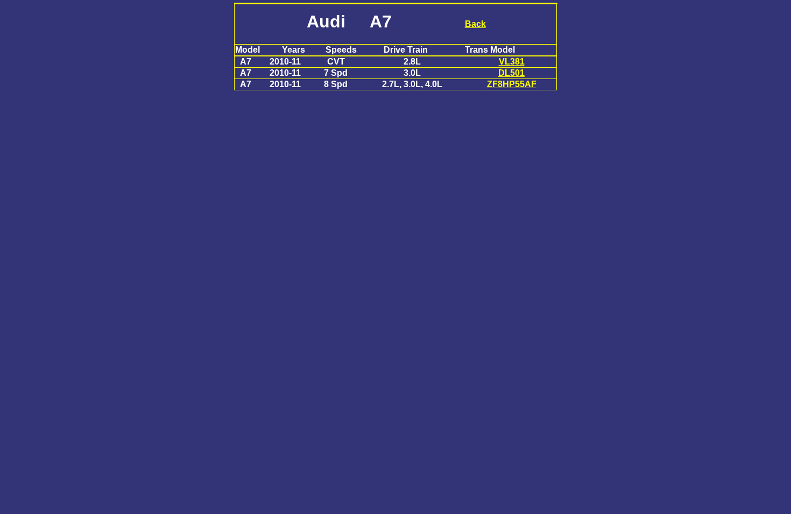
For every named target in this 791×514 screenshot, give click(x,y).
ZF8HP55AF (511, 84)
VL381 (512, 61)
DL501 (511, 72)
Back (475, 23)
